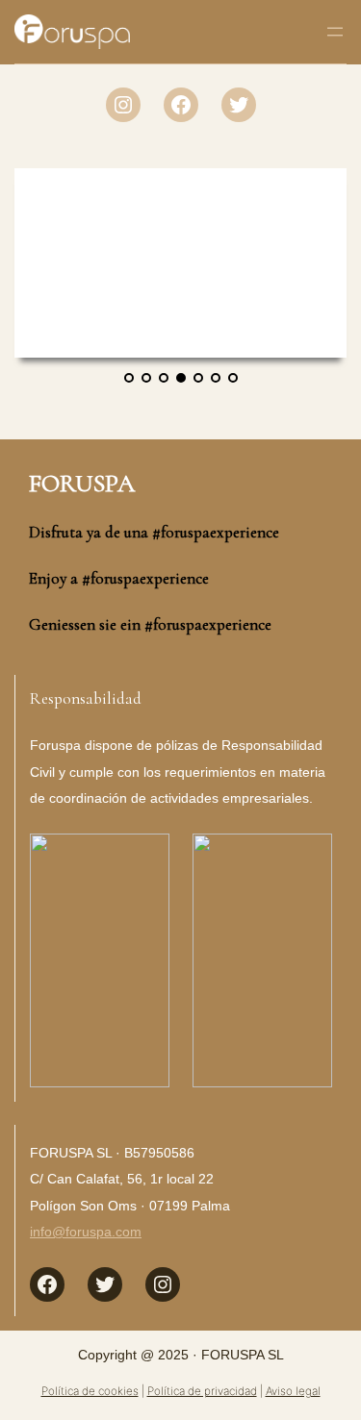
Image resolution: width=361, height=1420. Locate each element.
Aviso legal (293, 1391)
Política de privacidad (202, 1391)
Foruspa (82, 483)
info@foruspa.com (86, 1231)
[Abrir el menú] (335, 31)
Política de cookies (90, 1391)
